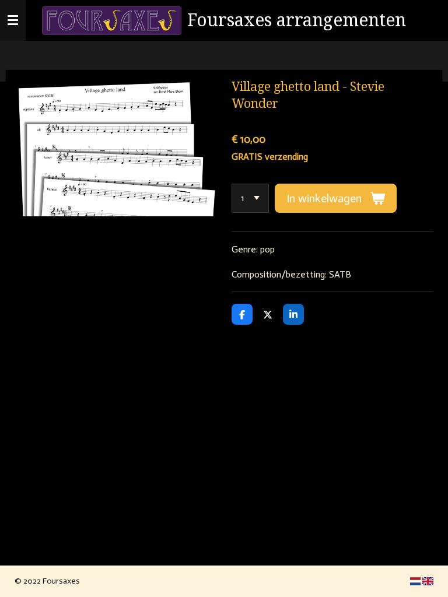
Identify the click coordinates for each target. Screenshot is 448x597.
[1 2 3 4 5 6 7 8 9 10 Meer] (250, 198)
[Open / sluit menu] (13, 20)
